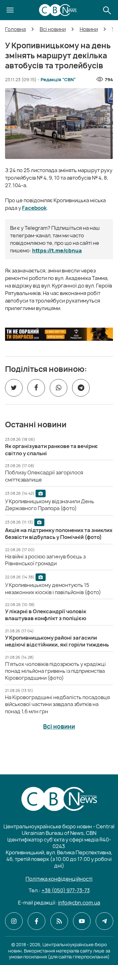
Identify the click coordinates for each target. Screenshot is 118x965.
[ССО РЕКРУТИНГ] (59, 334)
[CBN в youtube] (82, 921)
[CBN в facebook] (36, 921)
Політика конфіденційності (59, 878)
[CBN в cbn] (59, 921)
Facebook (34, 207)
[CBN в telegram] (104, 921)
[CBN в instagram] (14, 921)
